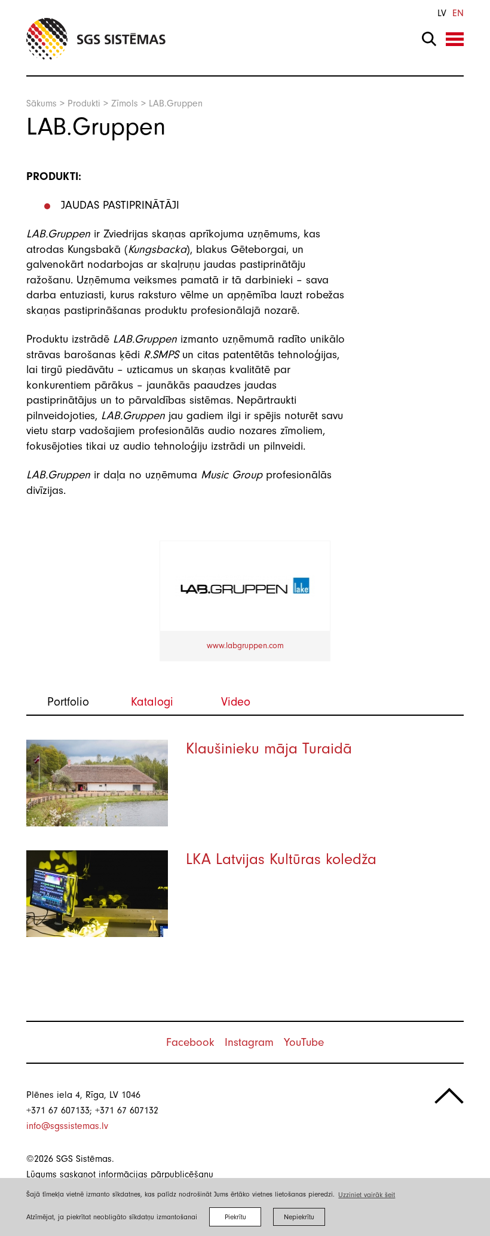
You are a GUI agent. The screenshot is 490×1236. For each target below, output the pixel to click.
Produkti (84, 103)
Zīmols (124, 103)
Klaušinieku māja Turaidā (269, 749)
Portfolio (68, 702)
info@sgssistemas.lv (67, 1126)
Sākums (41, 103)
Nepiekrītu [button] (299, 1217)
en (458, 13)
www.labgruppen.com (245, 645)
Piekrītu (235, 1217)
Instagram (249, 1042)
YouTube (304, 1042)
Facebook (190, 1042)
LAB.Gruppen (176, 103)
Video (235, 702)
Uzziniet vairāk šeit (366, 1195)
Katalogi (152, 702)
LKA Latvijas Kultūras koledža (281, 859)
